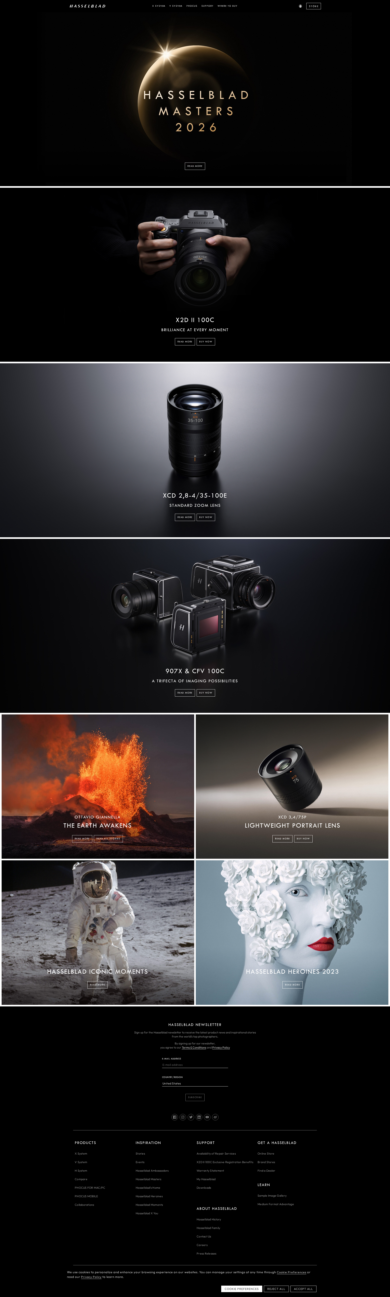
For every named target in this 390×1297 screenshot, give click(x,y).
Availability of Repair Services (216, 1153)
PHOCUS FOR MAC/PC (90, 1188)
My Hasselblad (206, 1179)
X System (81, 1153)
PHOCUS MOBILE (86, 1196)
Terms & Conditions (194, 1047)
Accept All (303, 1289)
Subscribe (195, 1097)
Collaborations (84, 1205)
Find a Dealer (266, 1170)
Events (140, 1162)
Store (314, 6)
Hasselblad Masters (148, 1179)
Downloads (204, 1188)
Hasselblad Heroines (149, 1196)
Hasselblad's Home (148, 1188)
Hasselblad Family (208, 1228)
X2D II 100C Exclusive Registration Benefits (225, 1162)
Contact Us (204, 1236)
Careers (202, 1245)
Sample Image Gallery (272, 1195)
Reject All (276, 1289)
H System (81, 1170)
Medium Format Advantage (276, 1204)
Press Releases (207, 1253)
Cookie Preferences (291, 1272)
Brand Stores (266, 1162)
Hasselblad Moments (149, 1205)
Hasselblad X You (147, 1213)
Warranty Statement (210, 1170)
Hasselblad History (209, 1219)
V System (81, 1162)
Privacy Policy (221, 1047)
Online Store (266, 1153)
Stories (140, 1153)
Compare (81, 1179)
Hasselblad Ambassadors (152, 1170)
